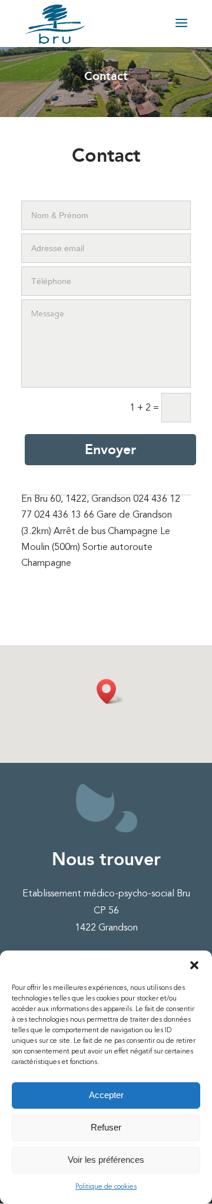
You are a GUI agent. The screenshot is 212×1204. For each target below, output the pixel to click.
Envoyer (110, 449)
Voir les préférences (106, 1160)
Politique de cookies (106, 1186)
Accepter (106, 1095)
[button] (194, 965)
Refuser (106, 1127)
